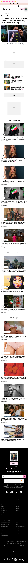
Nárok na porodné (4, 504)
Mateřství (17, 504)
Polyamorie (17, 512)
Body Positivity (6, 352)
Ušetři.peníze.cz (16, 545)
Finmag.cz (6, 545)
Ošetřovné (2, 508)
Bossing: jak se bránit (4, 535)
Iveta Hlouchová (3, 292)
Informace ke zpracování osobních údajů (17, 541)
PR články (17, 530)
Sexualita (17, 508)
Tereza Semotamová (4, 401)
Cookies (3, 541)
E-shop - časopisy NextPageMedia (17, 547)
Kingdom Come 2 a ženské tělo (6, 533)
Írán (3, 134)
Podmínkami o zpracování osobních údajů (18, 486)
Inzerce (16, 520)
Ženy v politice (17, 515)
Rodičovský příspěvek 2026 (5, 515)
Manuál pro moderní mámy (20, 526)
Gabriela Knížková (4, 205)
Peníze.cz (10, 545)
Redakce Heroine (4, 142)
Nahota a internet (6, 414)
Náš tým (16, 522)
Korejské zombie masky (5, 530)
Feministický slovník (18, 533)
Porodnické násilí (6, 331)
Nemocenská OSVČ (4, 510)
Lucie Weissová (3, 442)
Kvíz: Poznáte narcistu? (5, 531)
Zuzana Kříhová (3, 163)
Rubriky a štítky (18, 531)
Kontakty (16, 524)
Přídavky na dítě (3, 506)
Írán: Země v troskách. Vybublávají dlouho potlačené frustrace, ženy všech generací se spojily (14, 20)
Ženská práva (5, 286)
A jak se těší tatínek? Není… (5, 520)
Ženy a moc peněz (13, 6)
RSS (25, 541)
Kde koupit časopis (18, 528)
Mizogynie (5, 219)
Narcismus (17, 502)
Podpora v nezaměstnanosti (5, 502)
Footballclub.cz (7, 547)
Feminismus (17, 506)
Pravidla (7, 541)
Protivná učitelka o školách (5, 522)
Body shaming (17, 510)
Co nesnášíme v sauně (4, 528)
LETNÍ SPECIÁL (13, 3)
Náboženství (5, 240)
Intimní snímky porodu (5, 524)
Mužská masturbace (4, 526)
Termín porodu (3, 512)
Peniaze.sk (22, 545)
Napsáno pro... (5, 436)
